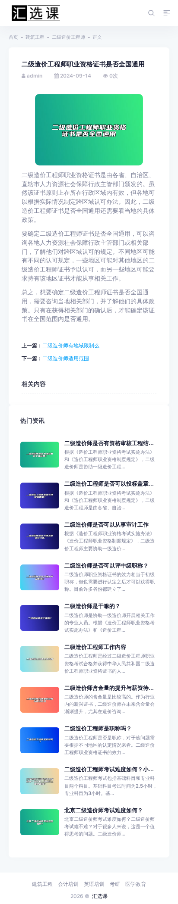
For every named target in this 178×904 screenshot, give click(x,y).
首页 (13, 37)
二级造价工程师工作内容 (95, 647)
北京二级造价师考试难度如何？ (103, 810)
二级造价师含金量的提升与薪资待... (109, 688)
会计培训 (68, 884)
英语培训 (94, 884)
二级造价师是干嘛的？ (92, 606)
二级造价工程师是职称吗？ (98, 728)
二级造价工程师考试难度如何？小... (109, 769)
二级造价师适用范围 (65, 358)
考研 (115, 884)
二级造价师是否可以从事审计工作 (106, 524)
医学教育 (135, 884)
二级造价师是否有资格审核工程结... (109, 443)
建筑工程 (34, 37)
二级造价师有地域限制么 (70, 345)
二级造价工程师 (68, 37)
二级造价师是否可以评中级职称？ (106, 565)
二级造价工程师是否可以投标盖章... (109, 483)
